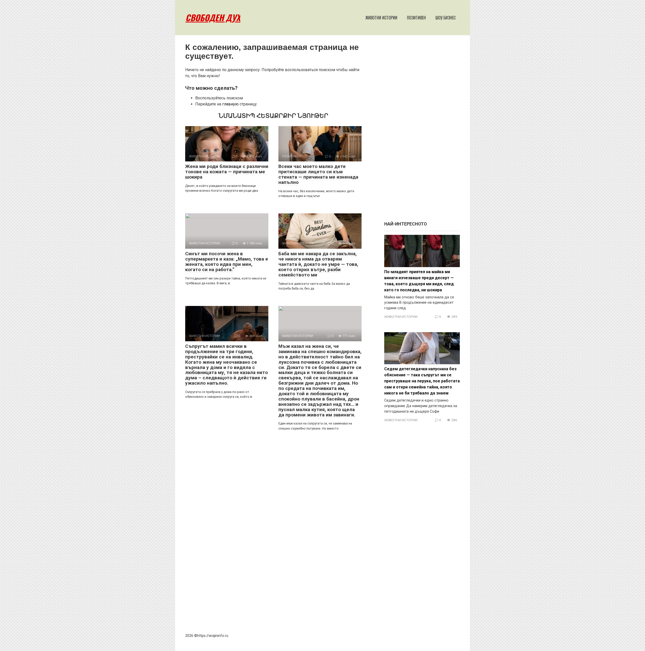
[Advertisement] (422, 130)
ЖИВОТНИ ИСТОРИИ (381, 18)
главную (230, 104)
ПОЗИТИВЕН (416, 18)
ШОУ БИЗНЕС (445, 18)
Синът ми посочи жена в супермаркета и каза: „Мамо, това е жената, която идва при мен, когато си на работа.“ (226, 261)
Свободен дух (212, 17)
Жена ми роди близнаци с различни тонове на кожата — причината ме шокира (226, 171)
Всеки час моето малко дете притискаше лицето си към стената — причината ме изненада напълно (318, 174)
